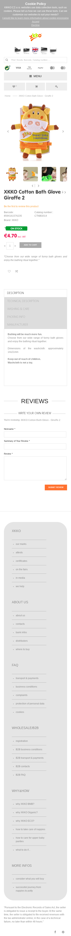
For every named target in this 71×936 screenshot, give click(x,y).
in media (20, 578)
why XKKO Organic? (27, 812)
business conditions (26, 686)
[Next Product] (65, 192)
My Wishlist (16, 86)
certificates (21, 561)
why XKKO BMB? (25, 804)
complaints (21, 695)
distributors (22, 640)
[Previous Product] (60, 192)
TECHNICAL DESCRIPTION (23, 301)
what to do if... (23, 849)
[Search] (6, 60)
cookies (20, 712)
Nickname (9, 429)
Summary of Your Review (16, 441)
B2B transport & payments (30, 758)
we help (20, 586)
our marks (21, 544)
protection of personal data (30, 703)
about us (20, 615)
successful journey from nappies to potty (28, 889)
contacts (20, 624)
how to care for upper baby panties (30, 839)
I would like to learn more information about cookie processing (35, 18)
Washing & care (18, 309)
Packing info (16, 317)
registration (22, 741)
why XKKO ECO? (25, 821)
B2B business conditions (29, 749)
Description (15, 293)
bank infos (21, 632)
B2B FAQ (20, 774)
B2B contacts (23, 766)
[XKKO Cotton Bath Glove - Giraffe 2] (35, 131)
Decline (35, 25)
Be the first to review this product (21, 206)
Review (7, 454)
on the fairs (22, 569)
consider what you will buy (30, 878)
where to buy (23, 649)
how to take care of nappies (30, 829)
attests (19, 552)
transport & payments (27, 678)
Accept (35, 21)
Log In (56, 87)
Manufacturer (17, 324)
